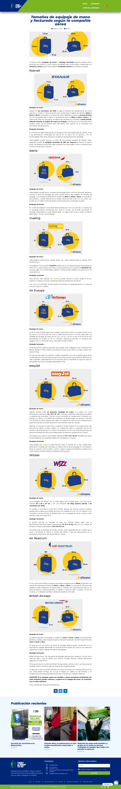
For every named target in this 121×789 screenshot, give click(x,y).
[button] (56, 691)
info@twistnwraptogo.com (58, 773)
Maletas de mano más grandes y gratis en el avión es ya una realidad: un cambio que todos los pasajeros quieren (93, 746)
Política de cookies (87, 781)
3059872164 (53, 765)
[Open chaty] (116, 784)
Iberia (70, 208)
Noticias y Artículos (91, 8)
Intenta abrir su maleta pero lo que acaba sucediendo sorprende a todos (60, 745)
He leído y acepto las (93, 769)
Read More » (14, 747)
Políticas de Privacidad (100, 769)
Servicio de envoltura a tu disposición (23, 744)
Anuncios (60, 781)
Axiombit (63, 787)
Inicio (85, 4)
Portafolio (95, 4)
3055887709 (53, 768)
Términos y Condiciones (73, 781)
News (68, 28)
